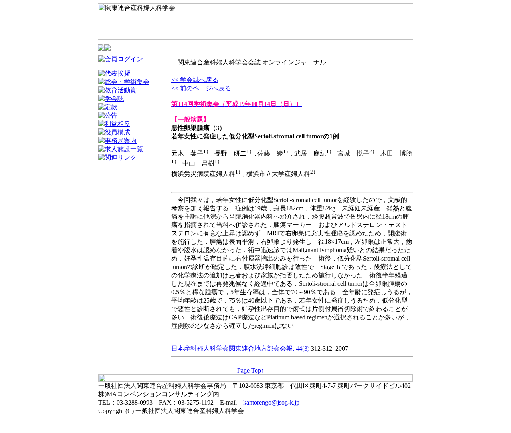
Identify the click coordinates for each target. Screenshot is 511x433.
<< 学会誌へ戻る (194, 79)
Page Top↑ (250, 370)
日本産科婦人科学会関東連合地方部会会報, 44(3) (240, 348)
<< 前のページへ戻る (201, 88)
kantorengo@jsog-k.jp (271, 402)
